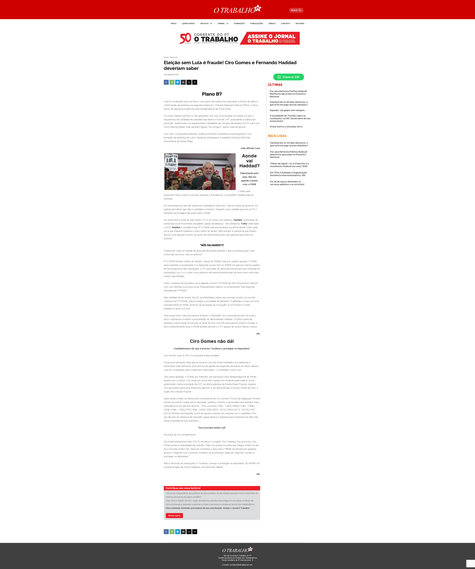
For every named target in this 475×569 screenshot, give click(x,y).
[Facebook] (166, 82)
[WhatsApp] (171, 82)
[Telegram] (177, 82)
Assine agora (174, 515)
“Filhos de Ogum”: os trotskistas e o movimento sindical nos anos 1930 (289, 165)
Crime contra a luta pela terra (286, 126)
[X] (194, 82)
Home (166, 57)
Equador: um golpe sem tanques (287, 110)
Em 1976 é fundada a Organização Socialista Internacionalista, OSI (288, 174)
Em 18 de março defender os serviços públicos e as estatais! (287, 183)
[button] (296, 10)
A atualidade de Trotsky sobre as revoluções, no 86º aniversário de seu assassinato (290, 118)
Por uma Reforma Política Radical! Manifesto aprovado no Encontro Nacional (288, 94)
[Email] (189, 82)
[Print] (183, 82)
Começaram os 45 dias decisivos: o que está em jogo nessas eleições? (289, 103)
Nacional (173, 57)
